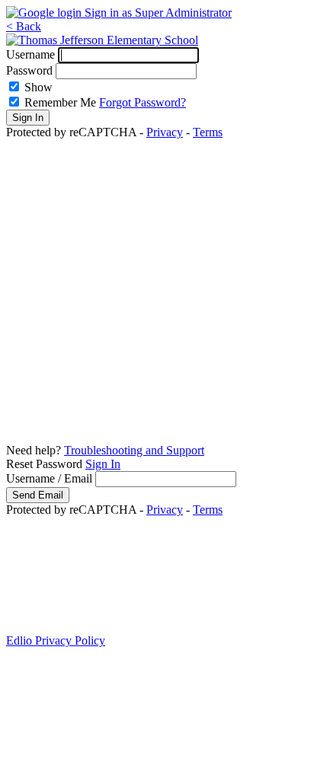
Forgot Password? (142, 102)
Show (38, 87)
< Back (23, 26)
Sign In (102, 463)
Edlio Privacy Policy (55, 640)
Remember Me (60, 102)
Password (29, 70)
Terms (208, 132)
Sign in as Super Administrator (158, 12)
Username (30, 54)
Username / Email (49, 478)
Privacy (164, 132)
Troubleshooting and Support (134, 450)
